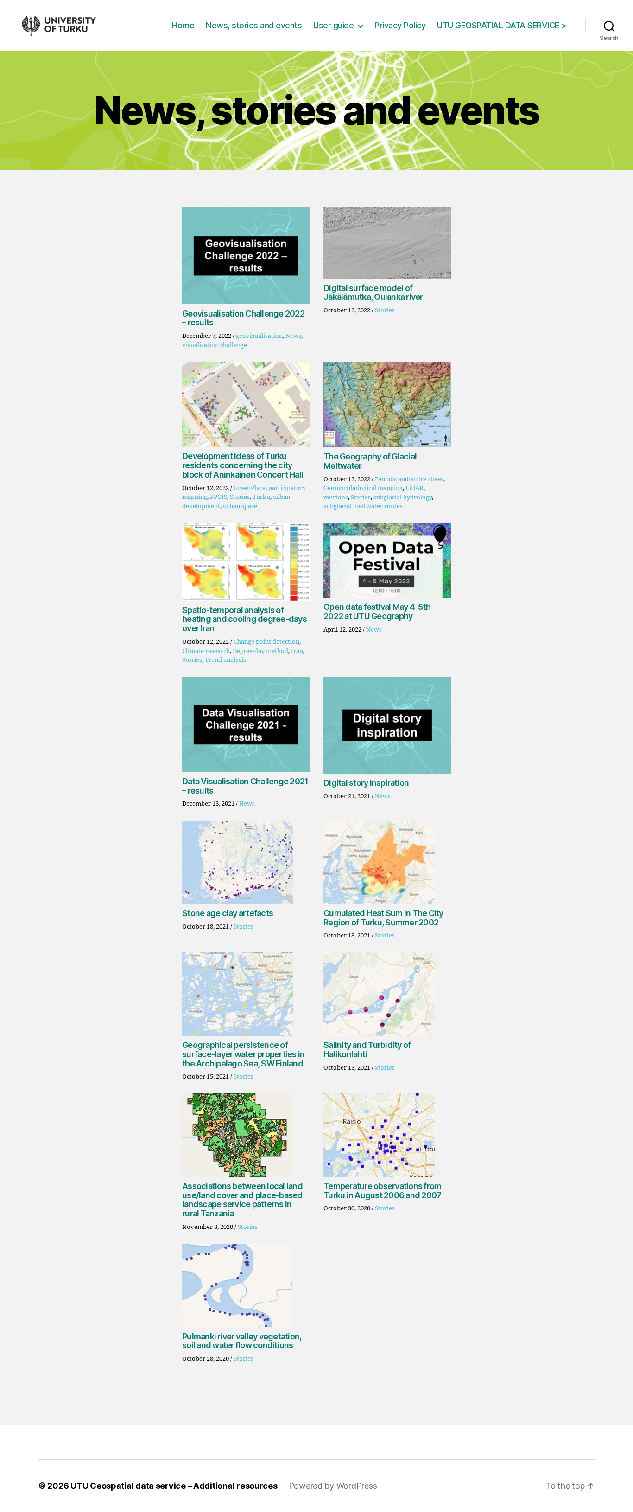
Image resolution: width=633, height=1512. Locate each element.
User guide (333, 25)
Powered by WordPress (333, 1486)
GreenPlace (250, 488)
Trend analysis (225, 660)
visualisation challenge (214, 345)
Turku (261, 497)
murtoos (335, 497)
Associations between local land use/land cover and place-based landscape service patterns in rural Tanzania (242, 1199)
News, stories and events (254, 25)
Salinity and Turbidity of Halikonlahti (367, 1049)
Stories (385, 310)
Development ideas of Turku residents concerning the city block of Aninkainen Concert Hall (242, 465)
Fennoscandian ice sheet (409, 479)
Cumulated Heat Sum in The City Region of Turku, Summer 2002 (383, 917)
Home (183, 25)
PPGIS (218, 497)
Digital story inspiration (366, 783)
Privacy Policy (399, 25)
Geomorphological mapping (363, 488)
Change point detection (266, 642)
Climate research (206, 651)
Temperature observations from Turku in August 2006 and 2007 (382, 1190)
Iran (297, 651)
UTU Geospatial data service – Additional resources (174, 1486)
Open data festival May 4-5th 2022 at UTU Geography (376, 611)
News (293, 336)
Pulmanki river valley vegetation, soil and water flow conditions (241, 1340)
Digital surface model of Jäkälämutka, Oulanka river (373, 292)
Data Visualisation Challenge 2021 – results (245, 785)
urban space (240, 506)
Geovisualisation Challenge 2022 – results (243, 318)
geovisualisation (259, 336)
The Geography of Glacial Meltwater (370, 461)
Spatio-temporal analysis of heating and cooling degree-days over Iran (244, 619)
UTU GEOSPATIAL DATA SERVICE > (502, 25)
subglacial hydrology (402, 497)
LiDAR (414, 488)
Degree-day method (260, 651)
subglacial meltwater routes (363, 506)
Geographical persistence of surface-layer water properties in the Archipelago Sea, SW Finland (243, 1054)
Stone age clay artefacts (227, 913)
